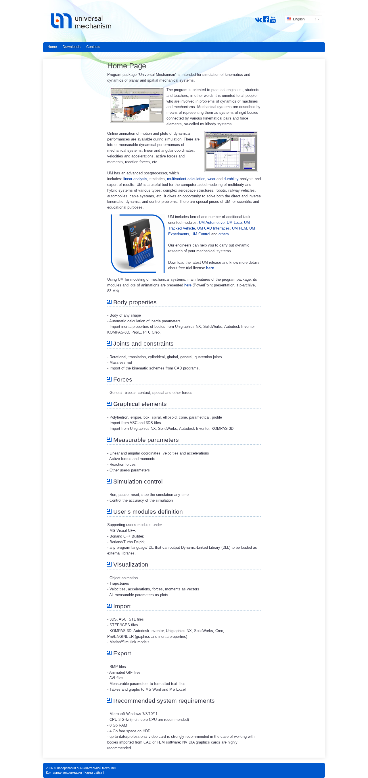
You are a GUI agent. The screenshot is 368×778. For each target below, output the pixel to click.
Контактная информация (64, 772)
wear (211, 179)
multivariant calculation (186, 179)
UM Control (200, 234)
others (223, 234)
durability (231, 179)
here (210, 268)
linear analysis (135, 179)
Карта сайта (93, 772)
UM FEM (239, 228)
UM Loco (234, 222)
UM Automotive (212, 222)
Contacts (93, 47)
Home (52, 47)
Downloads (71, 47)
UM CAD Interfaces (213, 228)
